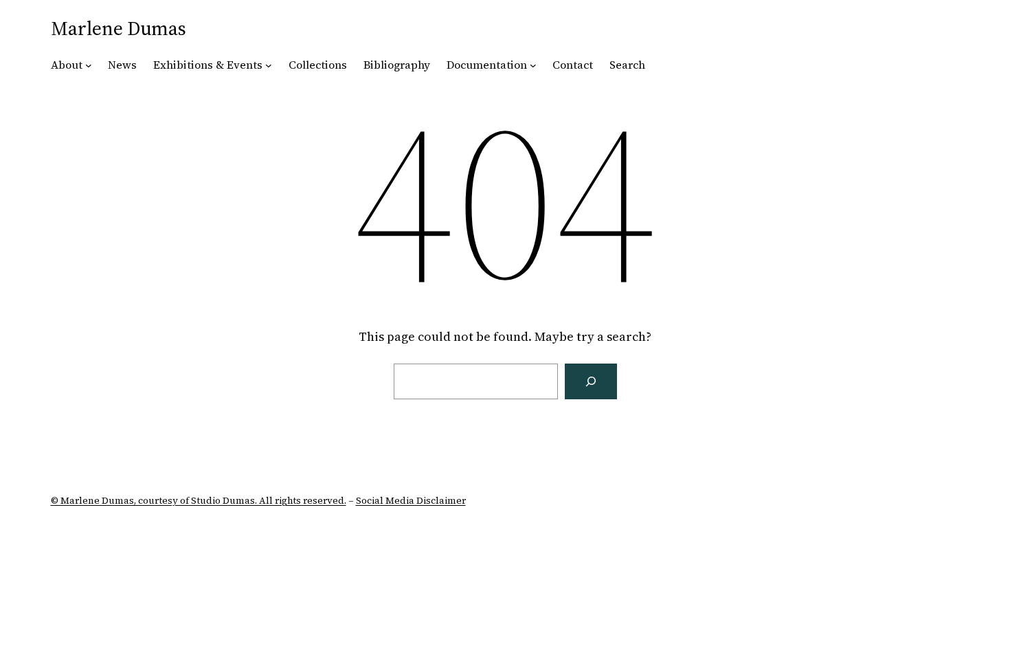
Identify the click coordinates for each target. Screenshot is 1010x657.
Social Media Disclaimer (411, 500)
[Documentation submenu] (533, 65)
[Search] (591, 381)
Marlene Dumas (118, 28)
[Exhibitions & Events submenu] (268, 65)
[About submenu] (88, 65)
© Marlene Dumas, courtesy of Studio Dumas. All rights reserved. (198, 500)
